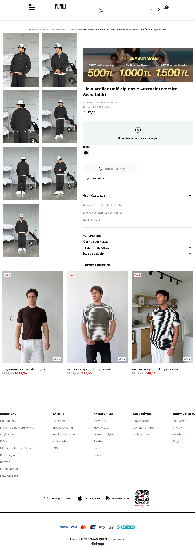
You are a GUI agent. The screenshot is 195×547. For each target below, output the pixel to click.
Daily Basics (141, 434)
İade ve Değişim (93, 253)
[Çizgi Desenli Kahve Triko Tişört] (32, 317)
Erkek (97, 455)
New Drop (100, 421)
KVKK (3, 441)
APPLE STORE (92, 498)
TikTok (177, 428)
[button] (29, 360)
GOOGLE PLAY (120, 498)
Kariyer (5, 462)
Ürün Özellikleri (95, 195)
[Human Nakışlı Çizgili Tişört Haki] (97, 317)
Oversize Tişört (104, 434)
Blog (176, 441)
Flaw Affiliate (9, 476)
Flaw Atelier (101, 428)
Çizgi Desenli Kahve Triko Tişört (23, 369)
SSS (55, 448)
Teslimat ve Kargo (96, 247)
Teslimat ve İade (64, 434)
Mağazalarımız (10, 434)
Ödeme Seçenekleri (96, 241)
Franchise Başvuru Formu (17, 428)
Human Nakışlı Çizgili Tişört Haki (89, 369)
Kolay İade (59, 441)
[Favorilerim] (158, 10)
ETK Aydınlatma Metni (15, 448)
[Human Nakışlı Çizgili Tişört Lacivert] (162, 317)
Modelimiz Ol (9, 469)
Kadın (97, 448)
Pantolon (100, 441)
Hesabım (59, 421)
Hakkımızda (8, 421)
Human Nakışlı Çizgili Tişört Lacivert (156, 369)
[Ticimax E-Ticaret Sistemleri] (97, 544)
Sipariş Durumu (63, 428)
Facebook (179, 434)
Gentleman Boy (143, 428)
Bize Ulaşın (7, 455)
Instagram (180, 421)
